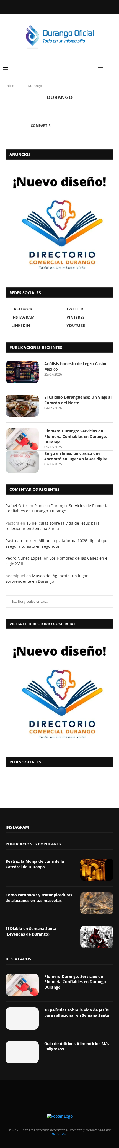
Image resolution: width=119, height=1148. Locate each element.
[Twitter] (44, 6)
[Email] (82, 6)
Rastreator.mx (19, 540)
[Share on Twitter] (58, 125)
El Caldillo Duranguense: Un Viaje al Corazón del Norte (78, 400)
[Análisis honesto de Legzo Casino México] (22, 372)
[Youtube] (74, 6)
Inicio (10, 85)
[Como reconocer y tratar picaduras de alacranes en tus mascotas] (96, 903)
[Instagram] (52, 6)
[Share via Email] (84, 125)
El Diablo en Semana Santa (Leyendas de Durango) (31, 931)
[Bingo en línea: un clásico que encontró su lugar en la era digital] (22, 462)
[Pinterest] (59, 6)
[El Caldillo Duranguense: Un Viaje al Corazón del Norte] (22, 406)
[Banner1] (59, 691)
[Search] (113, 67)
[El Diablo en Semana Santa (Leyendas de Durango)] (96, 937)
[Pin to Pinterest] (63, 125)
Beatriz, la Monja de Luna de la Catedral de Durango (35, 864)
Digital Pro (59, 1134)
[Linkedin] (67, 6)
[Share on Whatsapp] (74, 125)
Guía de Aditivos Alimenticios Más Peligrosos (76, 1046)
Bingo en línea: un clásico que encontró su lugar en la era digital (76, 456)
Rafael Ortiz (16, 505)
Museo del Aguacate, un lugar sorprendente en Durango (47, 578)
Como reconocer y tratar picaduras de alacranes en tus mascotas (39, 897)
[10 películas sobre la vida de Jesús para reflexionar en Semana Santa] (22, 1018)
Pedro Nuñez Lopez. (24, 558)
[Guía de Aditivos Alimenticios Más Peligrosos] (22, 1052)
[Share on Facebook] (53, 125)
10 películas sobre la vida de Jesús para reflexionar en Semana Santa (53, 525)
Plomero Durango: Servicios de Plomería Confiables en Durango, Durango (75, 436)
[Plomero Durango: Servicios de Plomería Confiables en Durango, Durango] (22, 439)
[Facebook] (37, 6)
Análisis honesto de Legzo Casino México (76, 366)
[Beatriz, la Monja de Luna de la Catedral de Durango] (96, 870)
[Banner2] (59, 222)
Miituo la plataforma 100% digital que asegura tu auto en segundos (57, 543)
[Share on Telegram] (79, 125)
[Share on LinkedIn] (68, 125)
